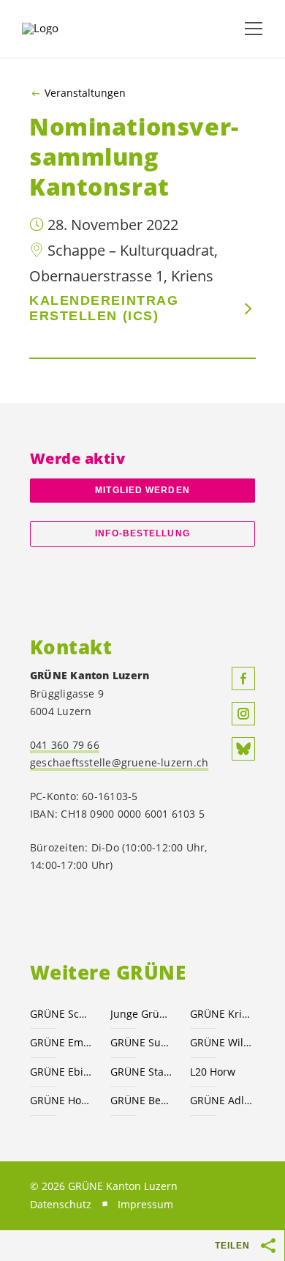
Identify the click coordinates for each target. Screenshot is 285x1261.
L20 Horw (212, 1072)
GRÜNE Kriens (221, 1014)
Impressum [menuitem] (145, 1204)
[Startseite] (58, 28)
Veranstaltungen (85, 93)
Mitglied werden (142, 490)
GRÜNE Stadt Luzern (141, 1072)
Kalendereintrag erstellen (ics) (103, 308)
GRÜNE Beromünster (141, 1100)
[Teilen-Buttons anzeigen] (269, 1245)
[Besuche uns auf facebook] (243, 678)
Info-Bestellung (142, 533)
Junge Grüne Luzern (141, 1014)
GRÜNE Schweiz (61, 1014)
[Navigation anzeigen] (253, 28)
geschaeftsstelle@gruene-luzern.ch (119, 762)
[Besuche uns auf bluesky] (243, 749)
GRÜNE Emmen (61, 1042)
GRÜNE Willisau (221, 1042)
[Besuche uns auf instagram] (243, 713)
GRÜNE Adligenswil (221, 1100)
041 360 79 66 (64, 745)
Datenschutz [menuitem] (60, 1204)
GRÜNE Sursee (141, 1042)
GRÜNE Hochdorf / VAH (61, 1100)
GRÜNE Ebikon (61, 1072)
